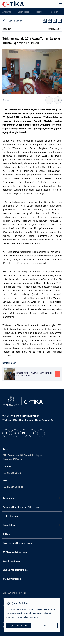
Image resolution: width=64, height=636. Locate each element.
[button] (49, 100)
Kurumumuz (9, 497)
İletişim (6, 533)
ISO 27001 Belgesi (11, 578)
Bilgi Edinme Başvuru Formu (17, 542)
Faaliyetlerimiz (10, 515)
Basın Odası (23, 12)
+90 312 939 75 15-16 (12, 486)
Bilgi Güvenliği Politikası (15, 569)
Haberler (39, 12)
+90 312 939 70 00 (11, 472)
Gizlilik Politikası (11, 560)
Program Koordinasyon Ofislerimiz (20, 506)
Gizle (45, 625)
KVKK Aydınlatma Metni (14, 551)
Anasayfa (6, 12)
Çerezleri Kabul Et (19, 625)
